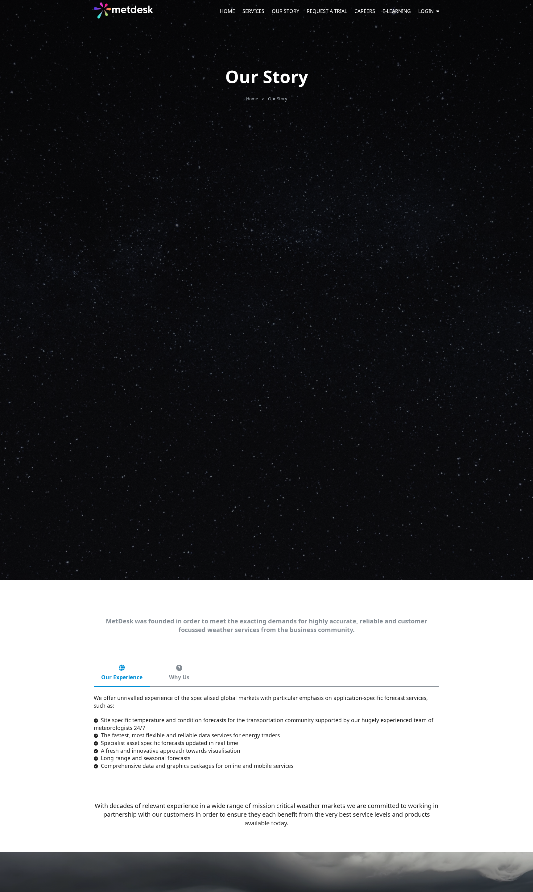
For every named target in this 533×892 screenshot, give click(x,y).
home (252, 99)
